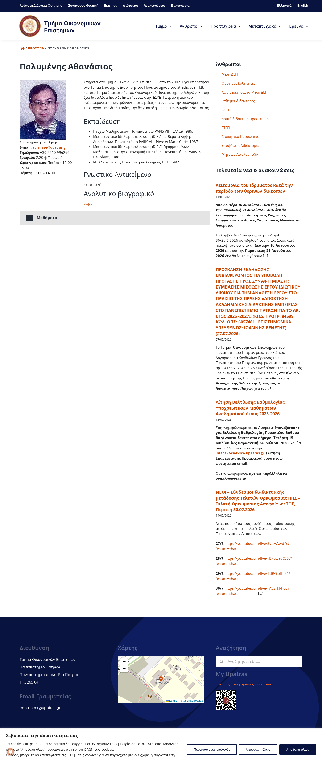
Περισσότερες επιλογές (212, 749)
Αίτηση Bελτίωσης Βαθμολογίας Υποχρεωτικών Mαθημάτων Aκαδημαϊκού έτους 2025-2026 (250, 408)
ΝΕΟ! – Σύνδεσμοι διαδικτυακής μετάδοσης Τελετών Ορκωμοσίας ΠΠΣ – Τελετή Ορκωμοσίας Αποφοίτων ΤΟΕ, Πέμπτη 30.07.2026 (258, 500)
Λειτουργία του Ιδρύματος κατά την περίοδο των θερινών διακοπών (254, 188)
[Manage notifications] (10, 751)
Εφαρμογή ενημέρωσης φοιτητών (243, 684)
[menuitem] (284, 6)
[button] (115, 218)
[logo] (30, 16)
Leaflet (173, 700)
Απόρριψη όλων (258, 749)
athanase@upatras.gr (50, 147)
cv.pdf (89, 203)
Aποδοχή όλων (297, 749)
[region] (161, 745)
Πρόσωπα (36, 48)
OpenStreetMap (193, 700)
